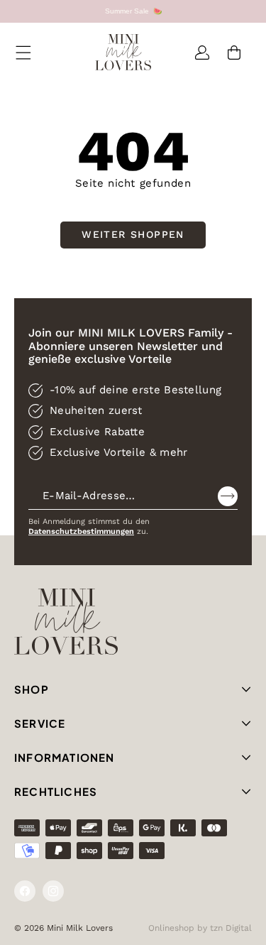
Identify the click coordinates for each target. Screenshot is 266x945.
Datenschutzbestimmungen (81, 531)
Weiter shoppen (133, 234)
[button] (23, 52)
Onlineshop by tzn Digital (200, 928)
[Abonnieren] (228, 496)
